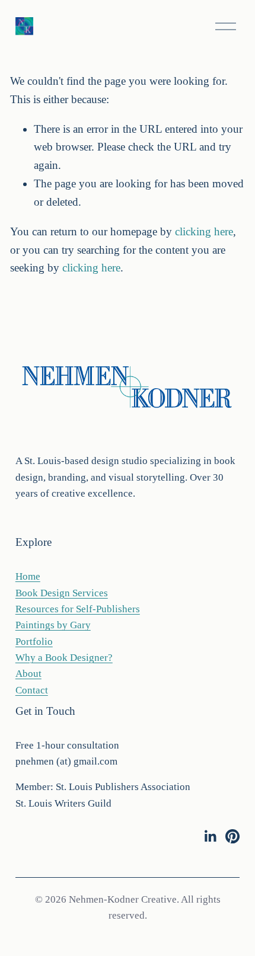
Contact (31, 690)
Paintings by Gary (53, 625)
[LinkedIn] (210, 836)
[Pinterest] (232, 836)
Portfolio (34, 641)
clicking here (204, 231)
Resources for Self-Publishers (77, 609)
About (28, 673)
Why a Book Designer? (64, 657)
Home (27, 576)
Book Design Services (61, 593)
